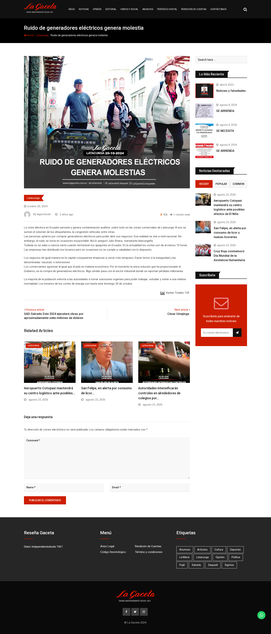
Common (238, 183)
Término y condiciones (148, 552)
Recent (204, 183)
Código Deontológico (113, 552)
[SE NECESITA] (204, 131)
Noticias (84, 9)
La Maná (184, 557)
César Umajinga (178, 314)
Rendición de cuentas (193, 9)
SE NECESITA (225, 131)
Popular (221, 183)
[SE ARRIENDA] (204, 111)
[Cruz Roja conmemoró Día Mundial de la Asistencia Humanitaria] (203, 250)
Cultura (219, 549)
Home (30, 35)
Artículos (202, 549)
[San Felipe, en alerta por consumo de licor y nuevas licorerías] (203, 227)
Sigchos (229, 564)
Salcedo (196, 564)
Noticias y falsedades (231, 91)
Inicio (72, 9)
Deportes (235, 549)
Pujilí (182, 564)
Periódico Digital (167, 9)
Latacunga (42, 35)
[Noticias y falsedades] (204, 90)
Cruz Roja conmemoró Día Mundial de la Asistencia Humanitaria (229, 256)
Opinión (97, 9)
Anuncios (147, 9)
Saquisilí (213, 564)
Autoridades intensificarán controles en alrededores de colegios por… (159, 393)
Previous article (35, 309)
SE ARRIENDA (225, 111)
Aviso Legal (107, 546)
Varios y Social (129, 9)
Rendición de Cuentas (148, 546)
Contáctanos (218, 9)
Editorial (110, 9)
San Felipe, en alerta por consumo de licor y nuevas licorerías (230, 232)
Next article (181, 309)
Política (236, 557)
